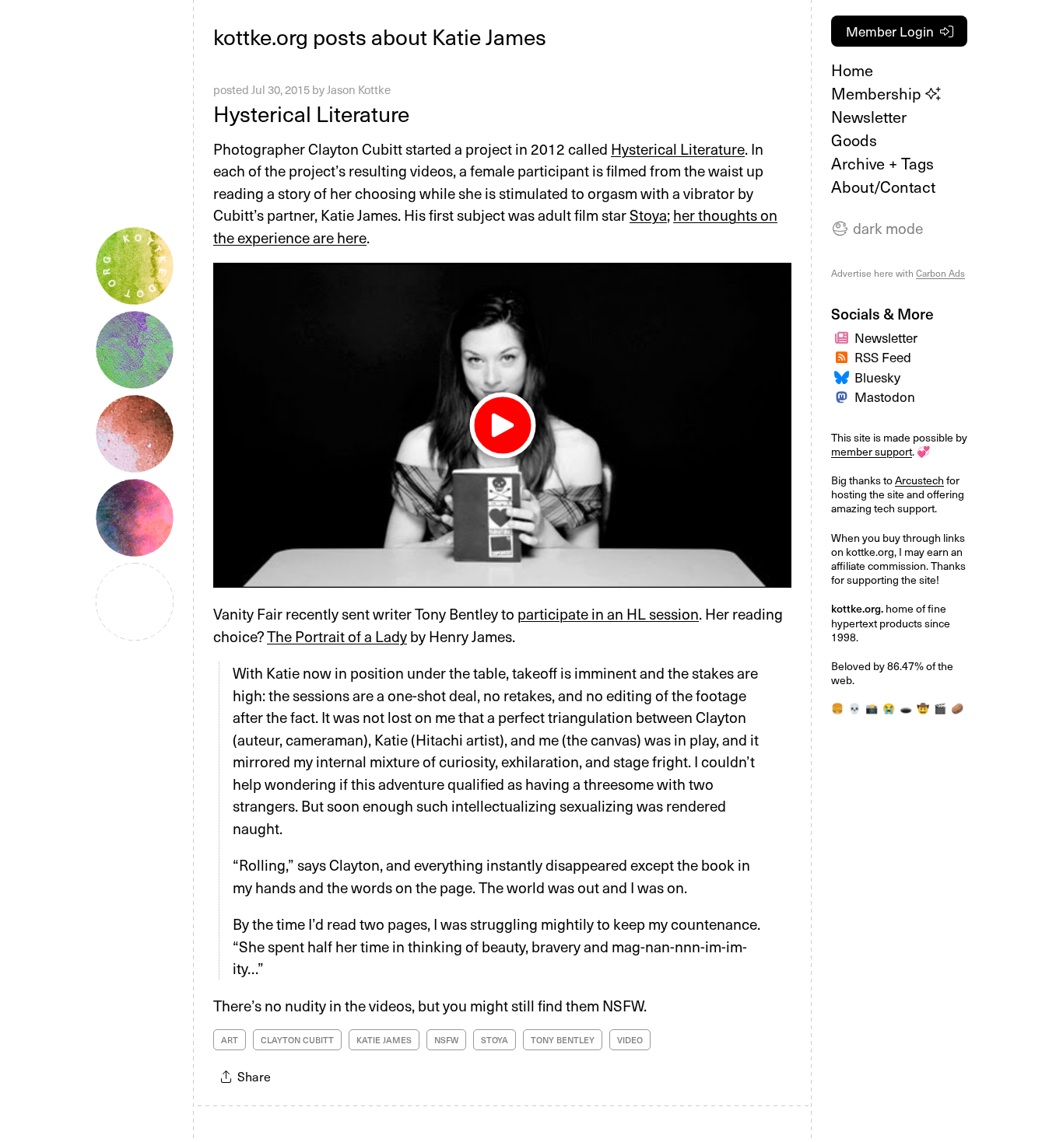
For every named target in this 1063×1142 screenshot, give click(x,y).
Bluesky (877, 377)
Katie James (384, 1039)
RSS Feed (882, 357)
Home (852, 70)
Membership (878, 93)
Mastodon (884, 396)
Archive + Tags (882, 163)
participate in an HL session (608, 613)
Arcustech (919, 480)
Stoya (648, 214)
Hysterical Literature (311, 113)
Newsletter (869, 116)
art (229, 1039)
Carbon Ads (940, 273)
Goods (854, 140)
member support (871, 451)
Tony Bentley (563, 1039)
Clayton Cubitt (297, 1039)
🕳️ (906, 707)
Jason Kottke (359, 89)
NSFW (446, 1039)
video (630, 1039)
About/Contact (883, 186)
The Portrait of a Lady (337, 636)
